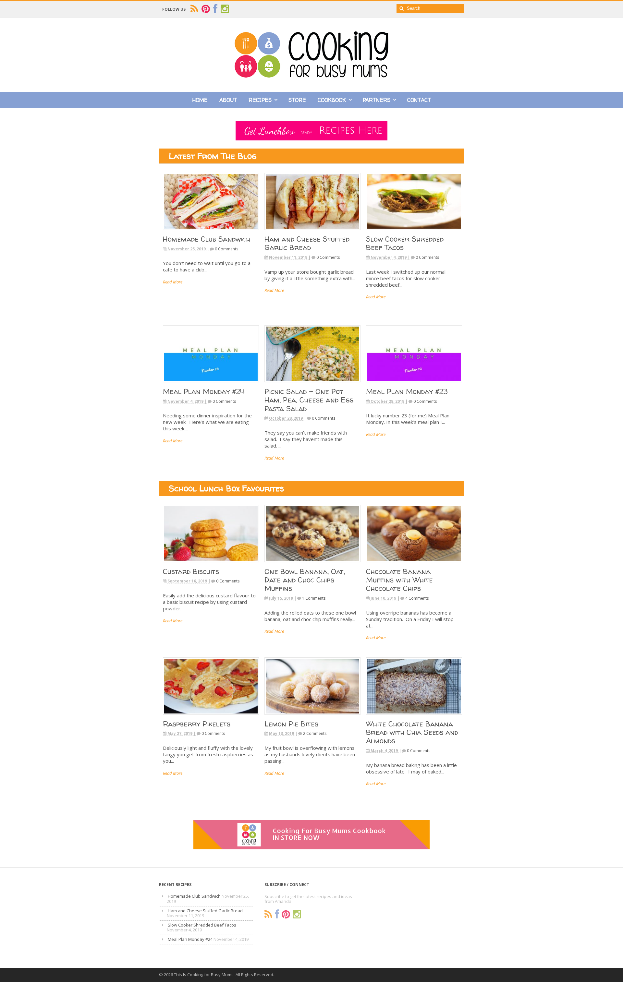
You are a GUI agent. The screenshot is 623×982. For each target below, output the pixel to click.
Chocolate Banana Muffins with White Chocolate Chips (399, 580)
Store (297, 99)
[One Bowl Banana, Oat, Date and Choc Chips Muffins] (312, 564)
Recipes (260, 99)
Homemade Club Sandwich (206, 239)
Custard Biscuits (191, 571)
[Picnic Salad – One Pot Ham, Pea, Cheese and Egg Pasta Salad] (312, 384)
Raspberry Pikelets (196, 724)
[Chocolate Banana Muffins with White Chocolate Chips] (414, 564)
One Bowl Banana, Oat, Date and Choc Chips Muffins (304, 580)
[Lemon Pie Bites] (312, 716)
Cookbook (332, 99)
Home (200, 99)
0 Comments (226, 249)
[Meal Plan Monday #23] (414, 384)
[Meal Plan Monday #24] (211, 384)
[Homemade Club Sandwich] (211, 232)
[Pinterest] (286, 914)
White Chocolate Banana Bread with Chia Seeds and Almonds (412, 732)
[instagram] (224, 9)
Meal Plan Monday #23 (406, 391)
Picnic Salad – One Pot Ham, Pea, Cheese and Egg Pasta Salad (308, 400)
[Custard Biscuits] (211, 564)
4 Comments (417, 598)
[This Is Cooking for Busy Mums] (311, 76)
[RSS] (268, 914)
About (228, 99)
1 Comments (313, 598)
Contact (419, 99)
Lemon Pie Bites (291, 724)
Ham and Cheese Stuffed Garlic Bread (306, 243)
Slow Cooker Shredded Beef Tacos (405, 243)
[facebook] (215, 9)
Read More (172, 282)
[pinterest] (205, 9)
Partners (376, 99)
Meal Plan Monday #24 (203, 391)
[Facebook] (277, 914)
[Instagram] (297, 914)
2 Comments (314, 733)
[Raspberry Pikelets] (211, 716)
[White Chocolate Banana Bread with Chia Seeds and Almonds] (414, 716)
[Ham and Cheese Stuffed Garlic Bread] (312, 232)
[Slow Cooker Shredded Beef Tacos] (414, 232)
